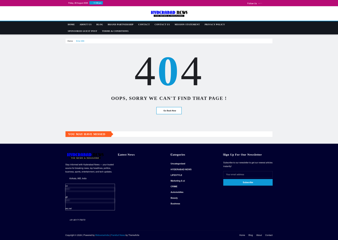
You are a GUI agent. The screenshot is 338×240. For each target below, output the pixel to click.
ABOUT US (86, 24)
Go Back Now (169, 110)
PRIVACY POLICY (215, 24)
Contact (144, 24)
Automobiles (177, 192)
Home (71, 24)
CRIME (174, 186)
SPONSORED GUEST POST (82, 31)
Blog (99, 24)
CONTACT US (162, 24)
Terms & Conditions (115, 31)
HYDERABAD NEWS (181, 169)
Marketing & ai (178, 180)
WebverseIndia (102, 235)
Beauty (174, 197)
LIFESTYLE (176, 175)
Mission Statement (187, 24)
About (259, 235)
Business (175, 203)
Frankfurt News (118, 235)
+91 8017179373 (77, 219)
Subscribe (248, 182)
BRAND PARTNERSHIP (120, 24)
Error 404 (80, 40)
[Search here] (272, 24)
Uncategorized (178, 163)
